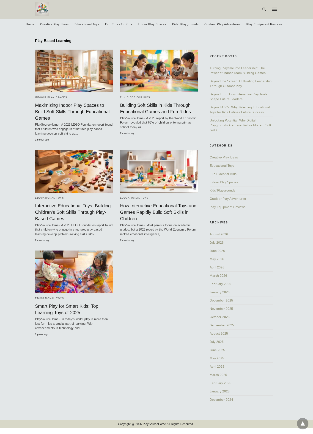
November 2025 (221, 308)
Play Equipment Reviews (264, 24)
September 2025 (222, 325)
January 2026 (220, 292)
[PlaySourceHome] (42, 9)
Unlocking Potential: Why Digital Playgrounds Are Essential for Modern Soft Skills (240, 125)
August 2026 (219, 234)
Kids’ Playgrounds (185, 24)
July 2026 (217, 242)
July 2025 (217, 342)
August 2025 (219, 333)
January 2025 (220, 391)
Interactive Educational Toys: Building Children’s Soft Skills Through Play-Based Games (73, 212)
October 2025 (220, 317)
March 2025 (218, 375)
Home (30, 24)
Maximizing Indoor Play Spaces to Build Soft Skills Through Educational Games (72, 112)
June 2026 (217, 251)
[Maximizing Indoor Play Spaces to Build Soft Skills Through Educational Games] (74, 71)
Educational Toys (86, 24)
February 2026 (220, 284)
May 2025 (217, 358)
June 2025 (217, 350)
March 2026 (218, 275)
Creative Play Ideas (54, 24)
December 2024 (221, 399)
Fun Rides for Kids (118, 24)
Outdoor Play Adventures (222, 24)
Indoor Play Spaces (152, 24)
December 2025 (221, 300)
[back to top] (302, 423)
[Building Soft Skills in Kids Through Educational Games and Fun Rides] (159, 71)
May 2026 (217, 259)
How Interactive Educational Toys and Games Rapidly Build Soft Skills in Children (158, 212)
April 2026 (217, 267)
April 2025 (217, 366)
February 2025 (220, 383)
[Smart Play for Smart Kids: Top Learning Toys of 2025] (74, 272)
